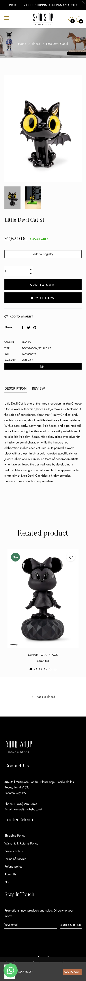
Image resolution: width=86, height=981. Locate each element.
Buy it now (43, 298)
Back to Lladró (45, 697)
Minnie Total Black (43, 655)
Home (22, 44)
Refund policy (13, 866)
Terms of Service (15, 859)
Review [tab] (39, 388)
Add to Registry (43, 254)
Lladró (36, 44)
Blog (7, 882)
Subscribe (71, 925)
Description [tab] (15, 388)
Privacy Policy (13, 851)
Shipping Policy (14, 835)
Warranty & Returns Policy (21, 843)
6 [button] (55, 669)
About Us (10, 874)
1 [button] (31, 669)
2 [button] (35, 669)
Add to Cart (72, 972)
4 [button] (45, 669)
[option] (43, 610)
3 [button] (40, 669)
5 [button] (50, 669)
